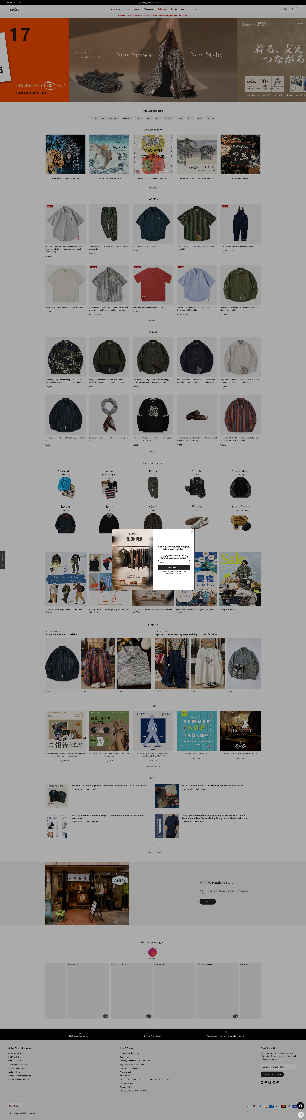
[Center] (192, 531)
